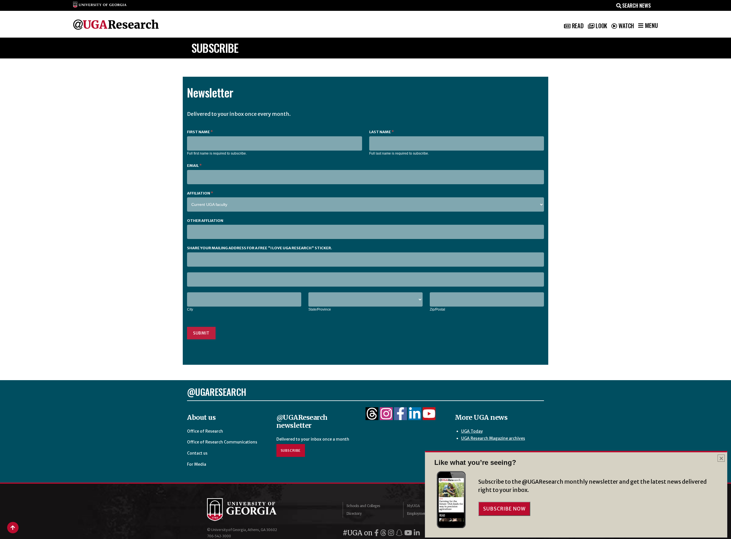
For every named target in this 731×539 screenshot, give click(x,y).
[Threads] (372, 417)
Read (577, 25)
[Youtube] (429, 417)
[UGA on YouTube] (409, 532)
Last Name (381, 131)
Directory (354, 513)
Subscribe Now (504, 509)
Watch (626, 25)
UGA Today (472, 431)
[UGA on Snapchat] (400, 532)
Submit (201, 333)
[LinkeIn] (414, 417)
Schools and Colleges (363, 506)
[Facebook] (400, 417)
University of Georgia (250, 509)
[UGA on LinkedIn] (417, 532)
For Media (196, 464)
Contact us (197, 453)
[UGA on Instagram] (392, 532)
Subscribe (291, 450)
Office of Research (205, 431)
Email (194, 165)
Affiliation (200, 193)
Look (601, 25)
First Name (200, 131)
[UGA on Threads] (384, 532)
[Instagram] (386, 417)
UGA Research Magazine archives (493, 438)
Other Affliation (205, 220)
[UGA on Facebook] (377, 532)
